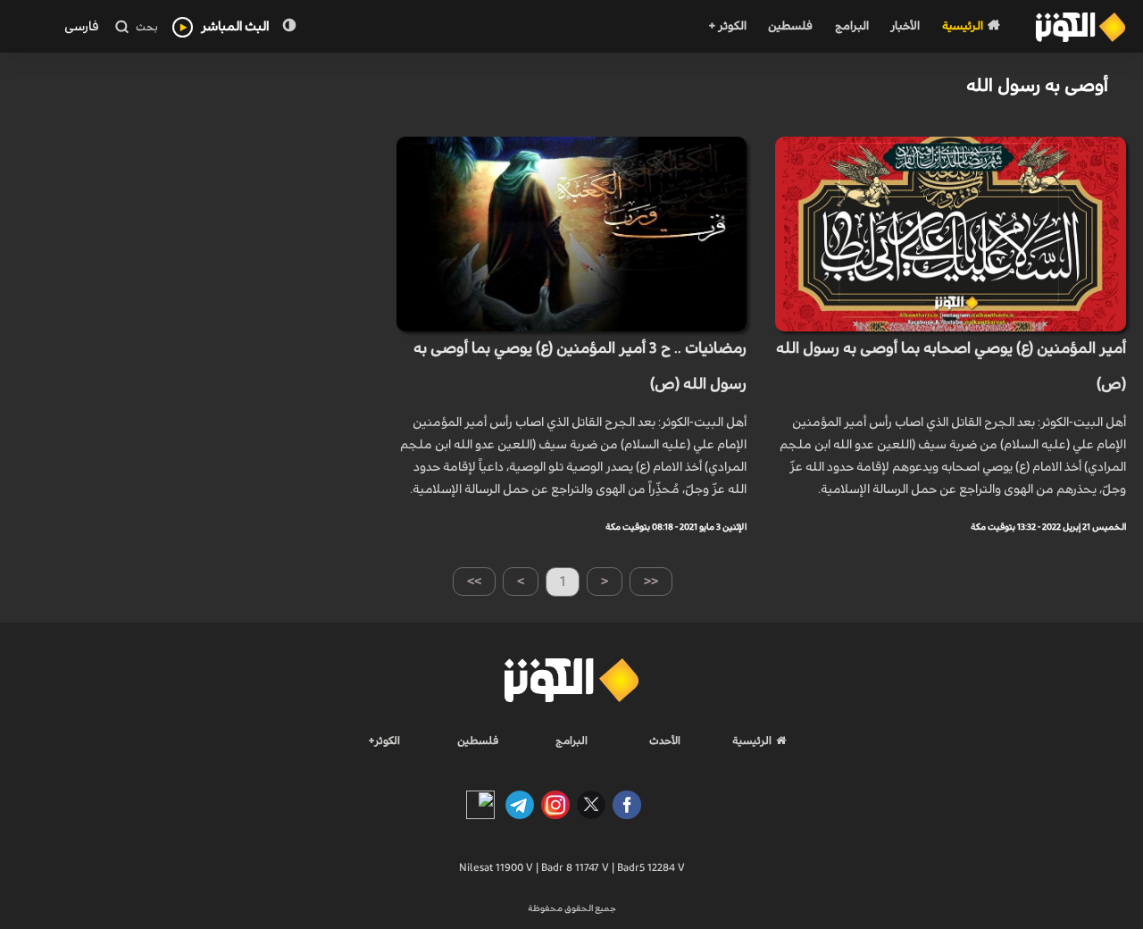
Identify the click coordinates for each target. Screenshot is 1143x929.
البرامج (852, 26)
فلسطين (790, 26)
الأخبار (905, 26)
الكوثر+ (384, 740)
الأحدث (664, 740)
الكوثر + (727, 26)
